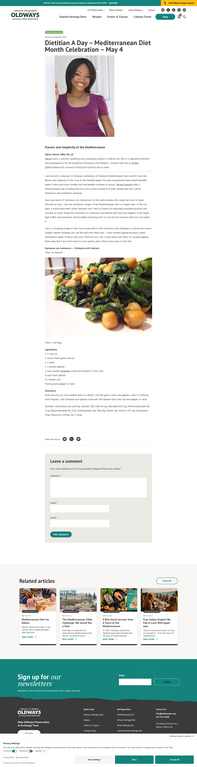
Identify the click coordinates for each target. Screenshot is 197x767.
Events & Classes (117, 16)
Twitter (135, 163)
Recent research (124, 184)
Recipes (96, 16)
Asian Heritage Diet (125, 725)
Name (54, 502)
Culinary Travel (142, 16)
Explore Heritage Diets (73, 16)
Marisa (48, 158)
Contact (151, 10)
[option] (80, 3)
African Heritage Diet (126, 720)
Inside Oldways (135, 10)
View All (167, 580)
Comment (55, 475)
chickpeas (65, 370)
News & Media (115, 10)
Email (53, 517)
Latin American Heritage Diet (129, 730)
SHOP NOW (113, 3)
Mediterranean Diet (125, 714)
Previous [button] (38, 3)
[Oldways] (25, 14)
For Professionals (95, 10)
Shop (165, 16)
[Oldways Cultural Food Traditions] (163, 10)
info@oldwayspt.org (166, 713)
